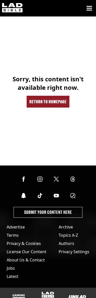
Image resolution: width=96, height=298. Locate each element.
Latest (12, 276)
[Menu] (89, 8)
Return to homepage (47, 101)
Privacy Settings (74, 252)
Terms (13, 235)
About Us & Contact (26, 260)
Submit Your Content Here (48, 212)
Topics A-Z (68, 235)
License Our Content (26, 252)
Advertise (16, 227)
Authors (66, 243)
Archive (66, 227)
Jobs (11, 268)
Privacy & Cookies (24, 243)
